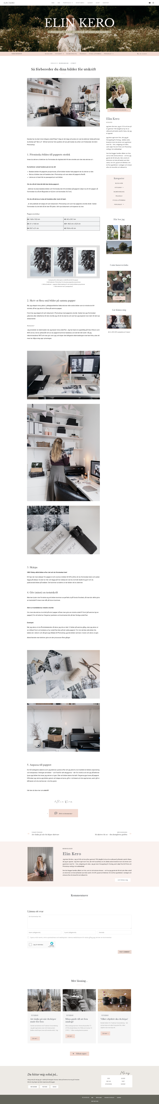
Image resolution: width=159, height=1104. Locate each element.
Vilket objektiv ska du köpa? (114, 1019)
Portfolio (67, 3)
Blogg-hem (48, 54)
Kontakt (106, 3)
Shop (98, 3)
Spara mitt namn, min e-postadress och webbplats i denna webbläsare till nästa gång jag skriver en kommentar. (71, 937)
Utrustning (108, 1084)
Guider (90, 3)
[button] (119, 322)
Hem (53, 3)
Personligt (108, 54)
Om (59, 3)
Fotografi (58, 54)
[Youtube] (149, 2)
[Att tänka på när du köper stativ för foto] (44, 1000)
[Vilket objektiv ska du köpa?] (114, 1000)
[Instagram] (153, 2)
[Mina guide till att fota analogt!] (79, 1000)
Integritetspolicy (109, 1097)
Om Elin (108, 1081)
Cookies (119, 1097)
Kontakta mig (94, 1101)
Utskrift (73, 63)
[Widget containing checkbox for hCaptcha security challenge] (41, 944)
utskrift (45, 790)
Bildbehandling (71, 54)
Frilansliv (83, 54)
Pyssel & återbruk (95, 54)
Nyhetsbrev (80, 3)
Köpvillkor (99, 1097)
